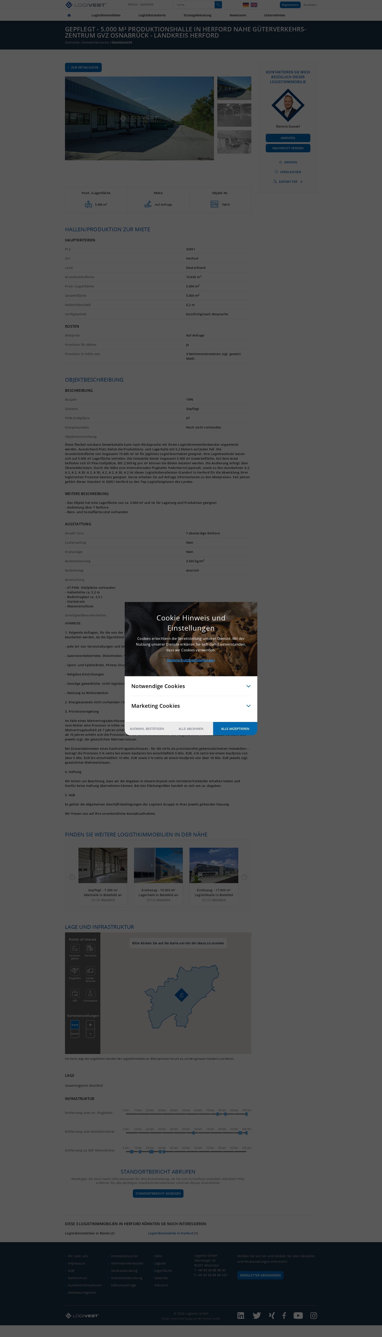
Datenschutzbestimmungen (191, 660)
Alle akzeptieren (235, 728)
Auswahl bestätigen (147, 728)
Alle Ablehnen (191, 728)
